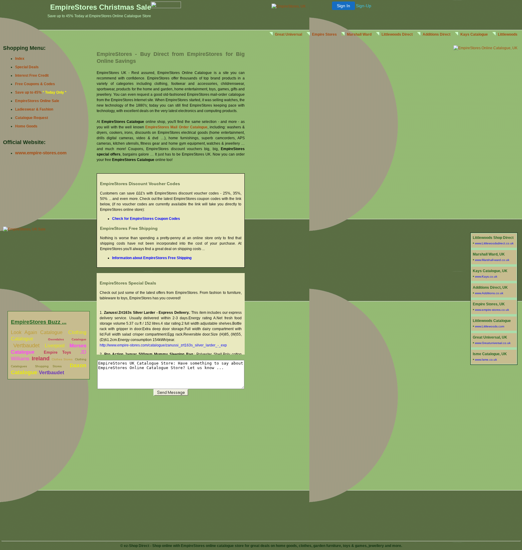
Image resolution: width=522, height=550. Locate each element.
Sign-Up (363, 5)
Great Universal (288, 34)
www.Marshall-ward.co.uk (492, 260)
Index (19, 58)
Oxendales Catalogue (67, 339)
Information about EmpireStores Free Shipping (152, 258)
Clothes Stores (62, 359)
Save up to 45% (28, 92)
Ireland (41, 358)
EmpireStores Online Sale (37, 101)
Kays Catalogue (474, 34)
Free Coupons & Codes (35, 84)
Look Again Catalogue (37, 332)
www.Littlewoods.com (489, 326)
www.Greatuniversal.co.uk (493, 343)
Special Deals (27, 67)
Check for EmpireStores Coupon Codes (146, 219)
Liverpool (55, 345)
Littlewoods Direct (397, 34)
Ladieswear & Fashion (34, 109)
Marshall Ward (359, 34)
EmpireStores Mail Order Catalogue (176, 127)
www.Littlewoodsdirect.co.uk (494, 243)
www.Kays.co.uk (486, 276)
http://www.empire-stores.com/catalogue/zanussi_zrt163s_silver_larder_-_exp (163, 345)
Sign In (343, 5)
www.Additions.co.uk (489, 293)
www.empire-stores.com (40, 152)
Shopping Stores (48, 366)
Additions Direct (436, 34)
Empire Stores (324, 34)
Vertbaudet (26, 346)
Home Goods (26, 126)
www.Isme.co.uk (486, 359)
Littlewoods (507, 34)
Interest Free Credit (32, 75)
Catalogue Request (31, 118)
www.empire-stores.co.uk (492, 309)
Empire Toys (57, 352)
